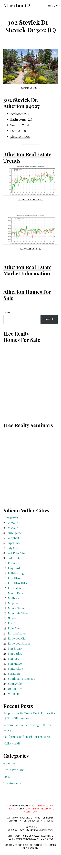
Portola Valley (17, 633)
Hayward (14, 568)
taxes (6, 776)
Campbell (12, 538)
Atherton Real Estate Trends (27, 157)
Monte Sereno (17, 608)
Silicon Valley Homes (43, 845)
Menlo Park (15, 593)
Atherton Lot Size (30, 248)
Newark (13, 618)
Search (8, 312)
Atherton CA (17, 5)
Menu (55, 5)
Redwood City (17, 638)
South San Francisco (21, 679)
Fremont (13, 563)
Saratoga (14, 673)
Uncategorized (13, 783)
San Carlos (15, 653)
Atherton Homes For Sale (27, 294)
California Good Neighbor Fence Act (27, 737)
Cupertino (13, 543)
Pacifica (13, 623)
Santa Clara (15, 668)
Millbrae (13, 598)
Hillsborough (17, 573)
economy (9, 763)
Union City (15, 689)
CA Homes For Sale (16, 845)
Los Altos (14, 578)
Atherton (12, 518)
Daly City (12, 548)
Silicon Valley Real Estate (38, 835)
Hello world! (11, 743)
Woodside (14, 694)
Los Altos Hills (17, 583)
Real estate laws (14, 770)
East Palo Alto (15, 553)
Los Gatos (14, 588)
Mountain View (18, 613)
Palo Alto (14, 628)
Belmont (12, 523)
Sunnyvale (15, 684)
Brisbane (12, 528)
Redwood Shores (19, 643)
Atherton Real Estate (27, 267)
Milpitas (13, 603)
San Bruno (15, 648)
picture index (20, 136)
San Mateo (15, 663)
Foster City (13, 558)
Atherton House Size (30, 199)
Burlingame (14, 533)
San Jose (13, 658)
